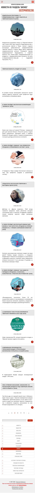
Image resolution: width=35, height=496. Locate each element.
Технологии (18, 443)
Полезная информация (18, 465)
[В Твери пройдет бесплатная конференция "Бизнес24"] (17, 117)
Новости (18, 425)
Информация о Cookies (17, 487)
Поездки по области (18, 463)
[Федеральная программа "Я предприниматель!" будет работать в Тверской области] (17, 29)
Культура (18, 430)
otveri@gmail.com (17, 4)
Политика (18, 453)
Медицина (18, 433)
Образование (18, 435)
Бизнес (18, 448)
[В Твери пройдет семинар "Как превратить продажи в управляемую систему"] (17, 157)
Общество (18, 428)
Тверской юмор (18, 473)
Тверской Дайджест (21, 482)
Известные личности (18, 470)
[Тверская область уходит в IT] (17, 79)
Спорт (18, 441)
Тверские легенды (18, 468)
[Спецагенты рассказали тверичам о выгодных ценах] (17, 196)
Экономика (18, 451)
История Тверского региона (18, 460)
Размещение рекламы (17, 488)
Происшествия (18, 456)
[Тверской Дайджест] (2, 1)
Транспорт (18, 446)
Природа (18, 438)
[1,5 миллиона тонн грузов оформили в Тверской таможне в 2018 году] (17, 324)
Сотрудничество (26, 10)
